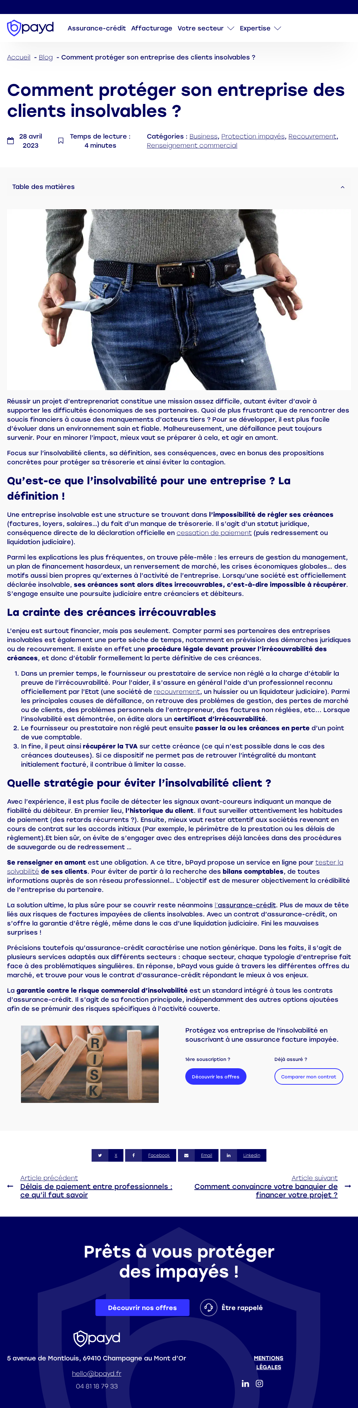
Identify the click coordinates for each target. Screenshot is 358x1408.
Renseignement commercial (192, 145)
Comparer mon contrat (308, 1076)
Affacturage (151, 28)
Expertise (255, 28)
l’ (245, 905)
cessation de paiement (214, 532)
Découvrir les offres (215, 1076)
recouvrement (177, 691)
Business (203, 136)
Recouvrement (312, 136)
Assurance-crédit (96, 28)
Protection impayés (253, 136)
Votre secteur (201, 28)
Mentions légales (268, 1362)
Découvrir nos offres (142, 1307)
